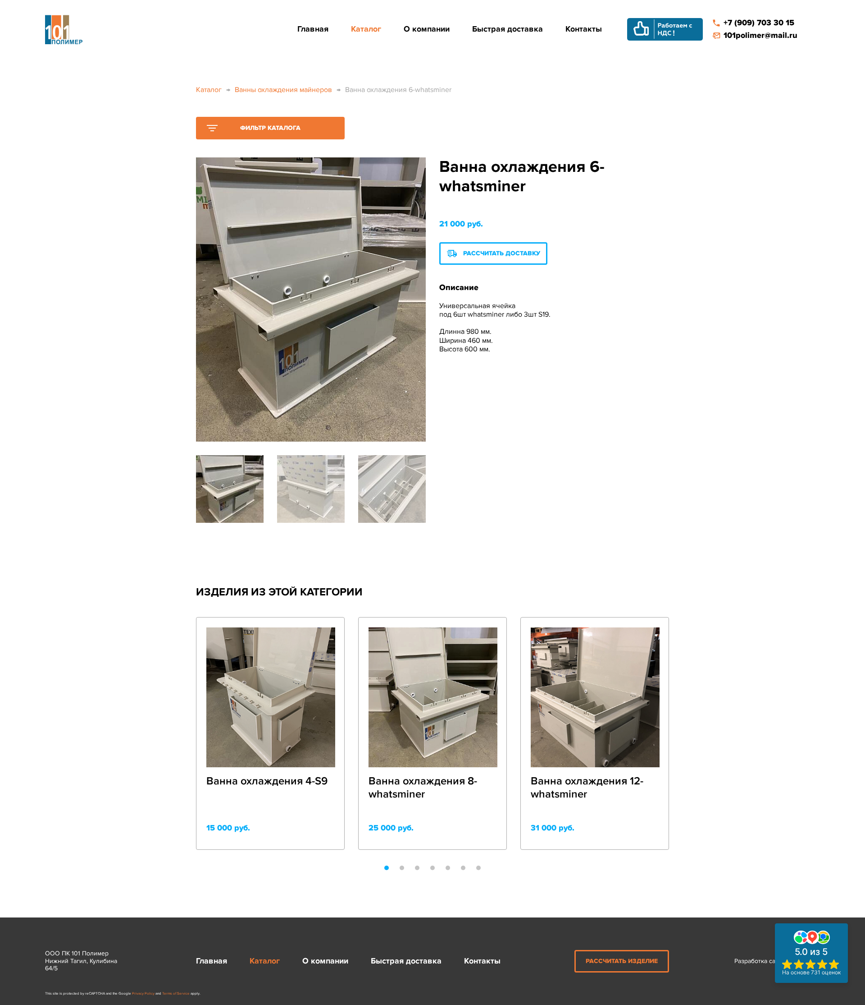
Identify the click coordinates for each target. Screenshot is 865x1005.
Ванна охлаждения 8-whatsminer (423, 788)
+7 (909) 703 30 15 (759, 23)
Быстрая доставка (507, 29)
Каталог (366, 29)
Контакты (583, 29)
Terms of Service (176, 993)
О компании (427, 29)
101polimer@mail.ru (760, 35)
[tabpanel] (270, 733)
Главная (312, 29)
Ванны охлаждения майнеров (283, 89)
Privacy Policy (143, 993)
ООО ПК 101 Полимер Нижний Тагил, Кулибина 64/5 (81, 961)
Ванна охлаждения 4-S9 (267, 781)
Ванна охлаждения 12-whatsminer (587, 788)
